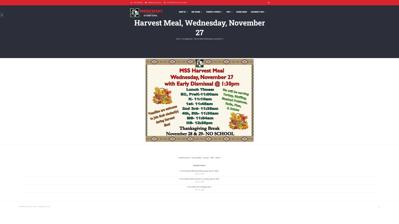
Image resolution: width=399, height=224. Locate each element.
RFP (212, 158)
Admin (218, 158)
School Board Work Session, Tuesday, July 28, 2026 (199, 179)
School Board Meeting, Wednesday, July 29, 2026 (199, 171)
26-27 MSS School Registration (199, 187)
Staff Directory (184, 158)
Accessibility (196, 158)
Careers (206, 158)
